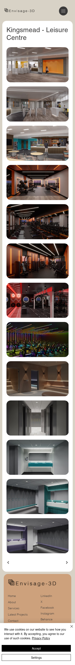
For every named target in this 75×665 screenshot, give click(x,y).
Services (13, 608)
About (12, 602)
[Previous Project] (8, 562)
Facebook (47, 607)
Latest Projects (18, 614)
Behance (46, 619)
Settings (36, 657)
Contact (13, 621)
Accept (36, 648)
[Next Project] (67, 562)
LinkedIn (46, 596)
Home (12, 596)
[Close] (69, 629)
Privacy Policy (41, 638)
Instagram (47, 613)
